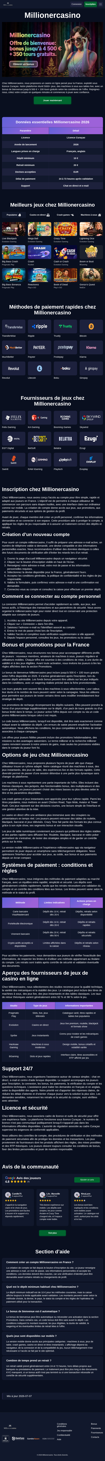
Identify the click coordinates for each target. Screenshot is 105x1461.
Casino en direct (38, 215)
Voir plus (52, 1233)
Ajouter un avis (87, 1180)
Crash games (63, 215)
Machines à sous (89, 215)
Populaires (12, 215)
